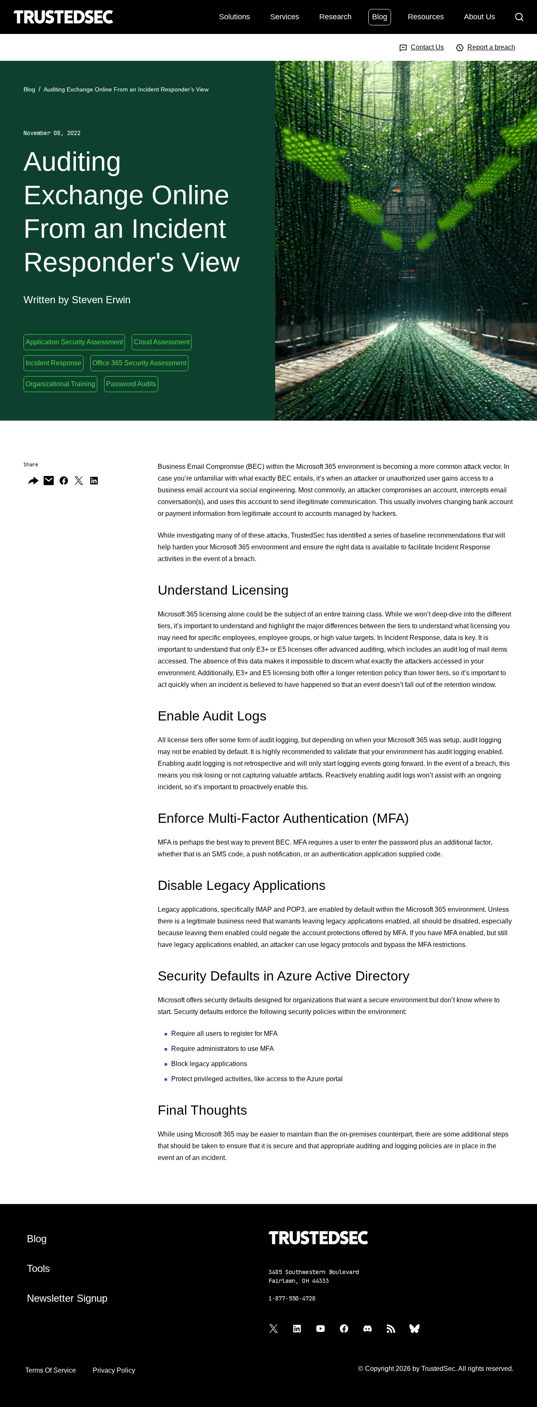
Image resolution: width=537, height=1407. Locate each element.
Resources (426, 16)
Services (284, 16)
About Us (479, 16)
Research (335, 16)
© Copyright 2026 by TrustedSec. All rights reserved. (436, 1368)
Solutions (234, 16)
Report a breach (491, 47)
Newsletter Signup (67, 1298)
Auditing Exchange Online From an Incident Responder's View (126, 89)
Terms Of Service (50, 1370)
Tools (38, 1268)
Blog (379, 16)
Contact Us (427, 47)
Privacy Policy (114, 1370)
